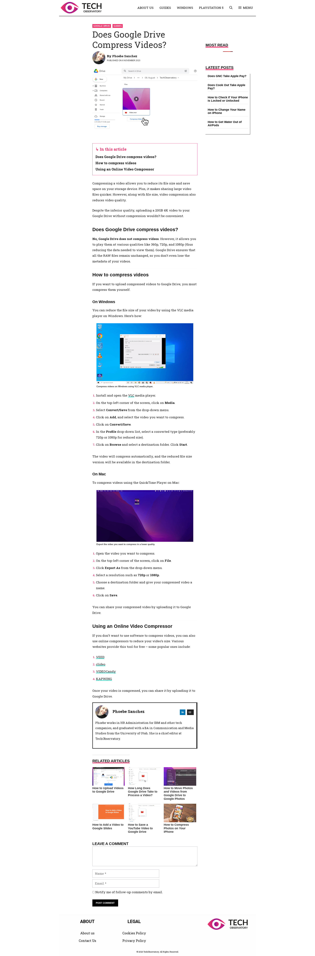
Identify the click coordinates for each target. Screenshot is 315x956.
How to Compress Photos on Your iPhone (176, 828)
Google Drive (101, 26)
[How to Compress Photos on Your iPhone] (180, 813)
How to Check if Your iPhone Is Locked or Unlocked (228, 99)
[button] (230, 7)
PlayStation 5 (211, 8)
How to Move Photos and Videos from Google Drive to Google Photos (178, 793)
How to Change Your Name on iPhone (226, 111)
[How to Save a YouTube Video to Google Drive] (144, 813)
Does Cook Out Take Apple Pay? (226, 87)
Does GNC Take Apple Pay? (227, 76)
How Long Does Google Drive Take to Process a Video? (142, 792)
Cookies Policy (134, 933)
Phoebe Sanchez (124, 56)
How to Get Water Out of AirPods (225, 123)
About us (87, 933)
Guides (165, 8)
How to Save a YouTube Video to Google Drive (140, 828)
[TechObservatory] (81, 7)
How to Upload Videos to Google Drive (108, 790)
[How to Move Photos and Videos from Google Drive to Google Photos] (180, 776)
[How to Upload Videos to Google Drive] (108, 776)
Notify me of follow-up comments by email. (129, 892)
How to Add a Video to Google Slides (108, 826)
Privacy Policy (134, 940)
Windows (185, 8)
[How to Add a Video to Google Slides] (108, 813)
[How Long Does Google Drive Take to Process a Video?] (144, 776)
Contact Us (87, 940)
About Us (145, 8)
